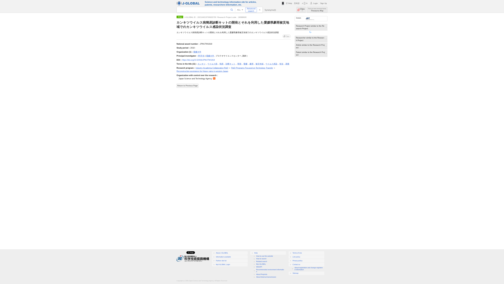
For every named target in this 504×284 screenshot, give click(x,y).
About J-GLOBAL (222, 253)
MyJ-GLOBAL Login (223, 264)
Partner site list (221, 261)
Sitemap (295, 273)
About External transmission (266, 277)
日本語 (297, 3)
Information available (223, 257)
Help (290, 3)
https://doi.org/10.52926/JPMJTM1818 (198, 60)
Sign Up (323, 3)
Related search (261, 261)
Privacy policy (297, 261)
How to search (261, 259)
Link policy (296, 257)
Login (315, 3)
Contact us (296, 264)
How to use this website (264, 256)
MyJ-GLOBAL (261, 264)
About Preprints (261, 274)
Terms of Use (297, 253)
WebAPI (259, 267)
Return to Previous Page (187, 86)
